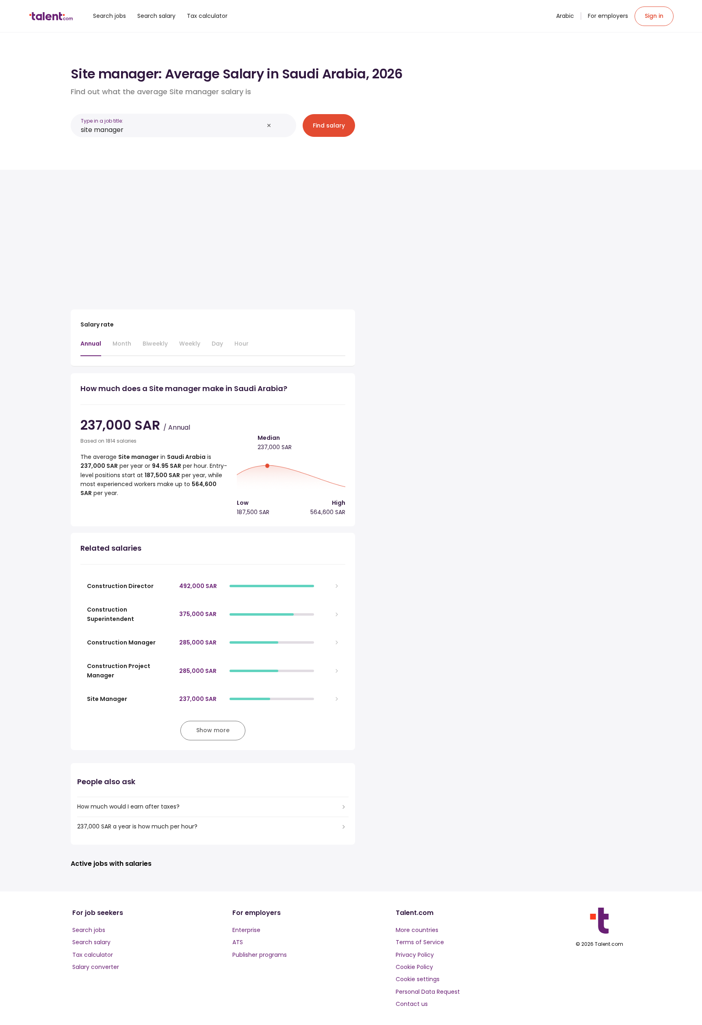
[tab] (90, 347)
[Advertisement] (213, 236)
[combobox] (172, 130)
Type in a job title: (102, 120)
